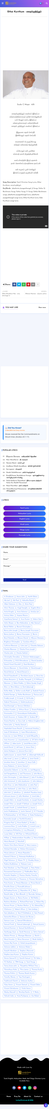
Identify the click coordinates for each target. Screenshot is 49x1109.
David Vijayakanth (11, 676)
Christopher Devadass (12, 657)
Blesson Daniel (23, 638)
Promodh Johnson (24, 887)
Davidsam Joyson (27, 676)
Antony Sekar (9, 615)
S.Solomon (8, 909)
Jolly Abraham (24, 796)
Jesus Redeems (9, 766)
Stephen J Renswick (27, 951)
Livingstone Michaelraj (12, 830)
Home (8, 1096)
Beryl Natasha (9, 638)
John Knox (8, 785)
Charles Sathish (22, 653)
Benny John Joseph (11, 630)
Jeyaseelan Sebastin (11, 770)
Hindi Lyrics (24, 524)
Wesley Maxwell (9, 992)
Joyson (33, 807)
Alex (20, 604)
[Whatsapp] (24, 284)
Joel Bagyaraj (35, 770)
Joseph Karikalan (23, 800)
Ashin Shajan (9, 623)
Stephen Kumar (27, 954)
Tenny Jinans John (10, 966)
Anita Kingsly (9, 612)
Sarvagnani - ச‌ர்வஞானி (14, 469)
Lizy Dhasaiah (29, 830)
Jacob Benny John (30, 743)
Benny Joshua (9, 634)
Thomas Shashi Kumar (26, 973)
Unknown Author (27, 981)
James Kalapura (10, 751)
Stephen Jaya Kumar (11, 954)
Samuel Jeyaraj (38, 924)
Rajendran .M (25, 890)
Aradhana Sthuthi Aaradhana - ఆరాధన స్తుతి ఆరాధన (23, 466)
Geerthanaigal (9, 706)
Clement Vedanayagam (31, 657)
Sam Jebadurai (9, 913)
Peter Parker (35, 868)
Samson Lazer (9, 920)
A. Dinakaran (9, 596)
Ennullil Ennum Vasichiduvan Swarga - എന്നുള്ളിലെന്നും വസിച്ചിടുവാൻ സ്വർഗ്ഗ (25, 476)
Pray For (17, 1096)
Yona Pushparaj (22, 996)
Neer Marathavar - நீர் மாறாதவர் (17, 459)
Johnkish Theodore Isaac (32, 792)
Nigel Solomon (9, 860)
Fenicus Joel (38, 694)
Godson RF (34, 717)
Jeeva (16, 758)
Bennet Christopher (24, 627)
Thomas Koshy (37, 969)
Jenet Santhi (34, 758)
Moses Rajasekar (24, 853)
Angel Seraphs (22, 608)
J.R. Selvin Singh (37, 740)
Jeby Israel (8, 758)
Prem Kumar (8, 883)
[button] (46, 3)
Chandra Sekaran (37, 645)
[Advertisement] (24, 44)
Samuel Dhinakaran (24, 920)
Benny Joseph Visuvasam (30, 630)
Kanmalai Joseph (10, 819)
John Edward (23, 777)
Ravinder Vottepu (35, 894)
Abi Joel (7, 600)
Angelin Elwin (36, 608)
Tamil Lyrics (24, 508)
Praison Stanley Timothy (28, 875)
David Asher (23, 668)
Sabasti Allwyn (20, 909)
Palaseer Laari (26, 864)
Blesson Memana (37, 638)
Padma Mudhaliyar (11, 864)
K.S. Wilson (23, 815)
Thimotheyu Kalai (10, 969)
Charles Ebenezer (10, 649)
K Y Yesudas (38, 811)
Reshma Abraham (10, 902)
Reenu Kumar (23, 898)
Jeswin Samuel (23, 766)
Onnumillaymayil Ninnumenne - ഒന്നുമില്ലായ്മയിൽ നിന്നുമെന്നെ (24, 490)
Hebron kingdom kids (36, 721)
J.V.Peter (6, 743)
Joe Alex (24, 770)
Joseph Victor (37, 804)
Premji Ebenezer (22, 883)
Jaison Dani (30, 747)
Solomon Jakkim (10, 947)
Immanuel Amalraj (32, 728)
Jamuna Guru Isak (25, 751)
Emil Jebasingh (28, 687)
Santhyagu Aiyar (10, 932)
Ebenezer (7, 683)
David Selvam (9, 672)
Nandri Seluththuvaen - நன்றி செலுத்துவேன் (20, 472)
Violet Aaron (26, 988)
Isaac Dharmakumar (28, 732)
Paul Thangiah (23, 868)
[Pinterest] (28, 284)
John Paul (33, 785)
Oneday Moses (33, 860)
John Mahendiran (21, 785)
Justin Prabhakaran (11, 811)
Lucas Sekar (8, 834)
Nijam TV (21, 860)
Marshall (21, 841)
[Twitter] (19, 284)
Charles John (8, 653)
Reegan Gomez (9, 898)
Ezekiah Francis (38, 691)
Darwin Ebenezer (10, 668)
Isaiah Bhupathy (32, 736)
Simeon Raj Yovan (10, 943)
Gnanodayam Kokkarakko (26, 713)
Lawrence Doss (9, 826)
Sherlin (37, 936)
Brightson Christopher (12, 642)
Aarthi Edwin (32, 596)
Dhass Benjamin (10, 679)
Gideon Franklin (10, 709)
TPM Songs (19, 962)
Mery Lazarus (32, 845)
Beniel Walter (9, 627)
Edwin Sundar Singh (34, 683)
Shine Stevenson (23, 939)
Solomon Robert (25, 947)
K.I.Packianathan (10, 815)
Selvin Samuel (38, 932)
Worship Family (24, 992)
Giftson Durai (24, 709)
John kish (7, 792)
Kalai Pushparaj (36, 815)
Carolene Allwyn (29, 642)
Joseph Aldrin (9, 800)
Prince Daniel (35, 883)
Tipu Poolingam (24, 977)
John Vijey (22, 789)
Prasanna (22, 879)
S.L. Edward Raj (37, 905)
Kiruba (32, 823)
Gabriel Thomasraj (11, 702)
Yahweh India (9, 996)
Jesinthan (21, 762)
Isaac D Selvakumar (11, 732)
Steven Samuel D (10, 958)
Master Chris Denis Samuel (14, 845)
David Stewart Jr (23, 672)
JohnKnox (17, 792)
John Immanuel (9, 781)
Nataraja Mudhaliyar (26, 856)
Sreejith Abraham (10, 951)
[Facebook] (14, 284)
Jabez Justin (17, 743)
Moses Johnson (9, 853)
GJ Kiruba (30, 698)
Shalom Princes (9, 936)
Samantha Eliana (10, 917)
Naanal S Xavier (10, 856)
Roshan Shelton (23, 905)
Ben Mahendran (22, 623)
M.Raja (6, 838)
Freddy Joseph (9, 698)
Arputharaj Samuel (11, 619)
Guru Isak (21, 721)
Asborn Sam (37, 619)
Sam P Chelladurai (24, 913)
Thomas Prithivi (9, 973)
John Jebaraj (37, 781)
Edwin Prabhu (19, 683)
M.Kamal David (31, 834)
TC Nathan (8, 962)
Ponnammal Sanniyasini (13, 871)
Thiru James (24, 969)
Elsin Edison (15, 687)
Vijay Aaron (8, 984)
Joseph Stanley (37, 800)
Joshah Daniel (22, 807)
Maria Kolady (39, 838)
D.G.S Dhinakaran (21, 661)
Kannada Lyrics (24, 535)
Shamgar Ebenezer (25, 936)
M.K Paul (19, 834)
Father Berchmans (24, 694)
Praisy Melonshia (10, 879)
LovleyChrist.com (22, 1100)
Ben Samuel (35, 623)
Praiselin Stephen (10, 875)
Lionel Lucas (35, 826)
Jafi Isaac (19, 747)
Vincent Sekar (35, 984)
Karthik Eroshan (25, 819)
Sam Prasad (38, 913)
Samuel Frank (9, 924)
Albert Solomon (9, 604)
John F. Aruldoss (37, 777)
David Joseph (36, 668)
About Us (27, 1096)
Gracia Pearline (9, 721)
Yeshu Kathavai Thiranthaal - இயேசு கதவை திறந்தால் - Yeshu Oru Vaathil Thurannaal (24, 481)
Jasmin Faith (21, 755)
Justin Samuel (26, 811)
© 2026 (30, 1100)
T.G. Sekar (37, 958)
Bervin (35, 634)
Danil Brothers (29, 664)
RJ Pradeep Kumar (10, 890)
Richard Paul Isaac (26, 902)
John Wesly (33, 789)
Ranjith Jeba (8, 894)
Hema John (8, 725)
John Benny (38, 774)
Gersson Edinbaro (24, 706)
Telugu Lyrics (24, 530)
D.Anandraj (8, 661)
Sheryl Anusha (9, 939)
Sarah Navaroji (24, 932)
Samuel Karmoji (10, 928)
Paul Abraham (9, 868)
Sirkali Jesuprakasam (27, 943)
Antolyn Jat (35, 612)
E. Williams (38, 679)
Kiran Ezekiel (22, 823)
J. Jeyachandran (23, 740)
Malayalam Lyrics (24, 513)
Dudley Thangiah (25, 679)
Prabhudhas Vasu (31, 871)
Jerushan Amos (9, 762)
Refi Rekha (35, 898)
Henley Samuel (20, 725)
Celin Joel (24, 645)
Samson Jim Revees (27, 917)
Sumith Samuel (24, 958)
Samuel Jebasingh (23, 924)
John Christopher (10, 777)
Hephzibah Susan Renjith (13, 728)
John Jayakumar (24, 781)
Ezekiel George (9, 694)
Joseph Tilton (9, 804)
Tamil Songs (30, 962)
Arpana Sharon (22, 615)
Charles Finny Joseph (27, 649)
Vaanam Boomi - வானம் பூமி (15, 463)
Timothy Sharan (10, 977)
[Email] (33, 284)
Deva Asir (39, 676)
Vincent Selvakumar (11, 988)
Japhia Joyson (9, 755)
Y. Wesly (36, 992)
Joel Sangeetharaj (10, 774)
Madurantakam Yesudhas (21, 838)
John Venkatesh (9, 789)
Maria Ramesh (9, 841)
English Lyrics (24, 519)
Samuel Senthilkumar (26, 928)
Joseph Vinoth (9, 807)
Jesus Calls (32, 762)
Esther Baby (8, 691)
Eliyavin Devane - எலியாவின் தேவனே (21, 457)
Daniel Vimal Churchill (12, 664)
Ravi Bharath (21, 894)
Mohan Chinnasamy (27, 849)
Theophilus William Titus (29, 966)
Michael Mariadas (10, 849)
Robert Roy (40, 902)
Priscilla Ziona (9, 887)
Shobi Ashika (37, 939)
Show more (42, 307)
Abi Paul (16, 600)
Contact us (38, 1096)
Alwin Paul (28, 604)
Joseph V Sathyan (23, 804)
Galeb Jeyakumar (27, 702)
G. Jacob (20, 698)
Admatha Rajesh (28, 600)
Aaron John (21, 596)
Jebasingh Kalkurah (36, 755)
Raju (34, 890)
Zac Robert (35, 996)
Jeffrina (24, 758)
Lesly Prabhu (22, 826)
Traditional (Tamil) (11, 981)
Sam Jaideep (32, 909)
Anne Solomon (22, 612)
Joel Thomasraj (25, 774)
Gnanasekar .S (9, 713)
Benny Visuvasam (23, 634)
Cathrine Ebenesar (10, 645)
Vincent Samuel (21, 984)
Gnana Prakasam (38, 709)
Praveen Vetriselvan (36, 879)
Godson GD (22, 717)
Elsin (6, 687)
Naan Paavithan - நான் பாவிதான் (17, 485)
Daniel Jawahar (36, 661)
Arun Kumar (25, 619)
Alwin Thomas (9, 608)
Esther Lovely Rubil (23, 691)
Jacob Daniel (8, 747)
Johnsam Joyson (10, 796)
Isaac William (18, 736)
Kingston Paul (9, 823)
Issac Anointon (9, 740)
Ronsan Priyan (9, 905)
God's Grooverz (9, 717)
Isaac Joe (7, 736)
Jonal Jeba (36, 796)
